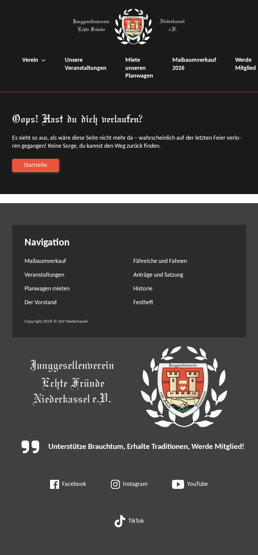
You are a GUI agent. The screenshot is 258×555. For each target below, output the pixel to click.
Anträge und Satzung (158, 275)
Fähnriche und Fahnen (160, 261)
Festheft (143, 302)
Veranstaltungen (44, 275)
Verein (30, 60)
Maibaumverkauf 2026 (194, 64)
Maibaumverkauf (45, 261)
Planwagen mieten (47, 289)
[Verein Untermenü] (43, 60)
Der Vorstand (40, 302)
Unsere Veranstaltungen (85, 64)
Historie (143, 289)
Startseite (35, 165)
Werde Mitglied (245, 64)
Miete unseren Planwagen (139, 68)
